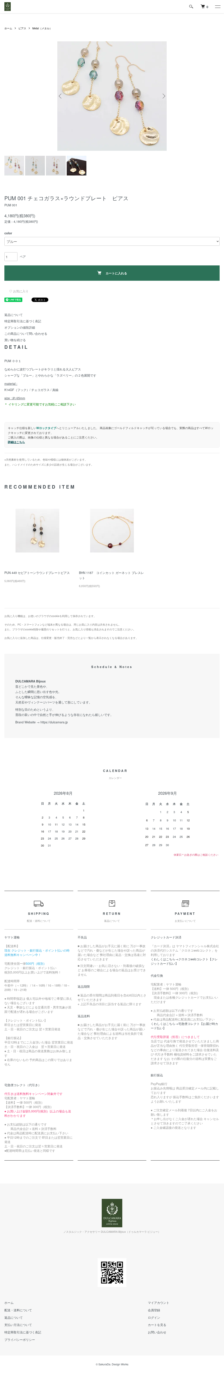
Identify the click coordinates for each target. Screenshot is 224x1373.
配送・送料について (18, 1310)
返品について (13, 314)
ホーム (8, 28)
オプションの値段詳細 (19, 327)
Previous (60, 96)
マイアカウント (158, 1302)
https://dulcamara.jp (54, 722)
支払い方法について (18, 1324)
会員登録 (154, 1310)
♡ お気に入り (18, 291)
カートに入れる (116, 273)
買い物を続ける (15, 340)
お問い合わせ (157, 1332)
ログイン (154, 1317)
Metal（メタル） (42, 28)
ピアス (22, 28)
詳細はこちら (16, 442)
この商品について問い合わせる (25, 333)
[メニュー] (217, 6)
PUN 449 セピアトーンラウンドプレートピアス (37, 572)
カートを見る (157, 1324)
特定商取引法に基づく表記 (22, 321)
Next (163, 96)
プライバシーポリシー (19, 1339)
